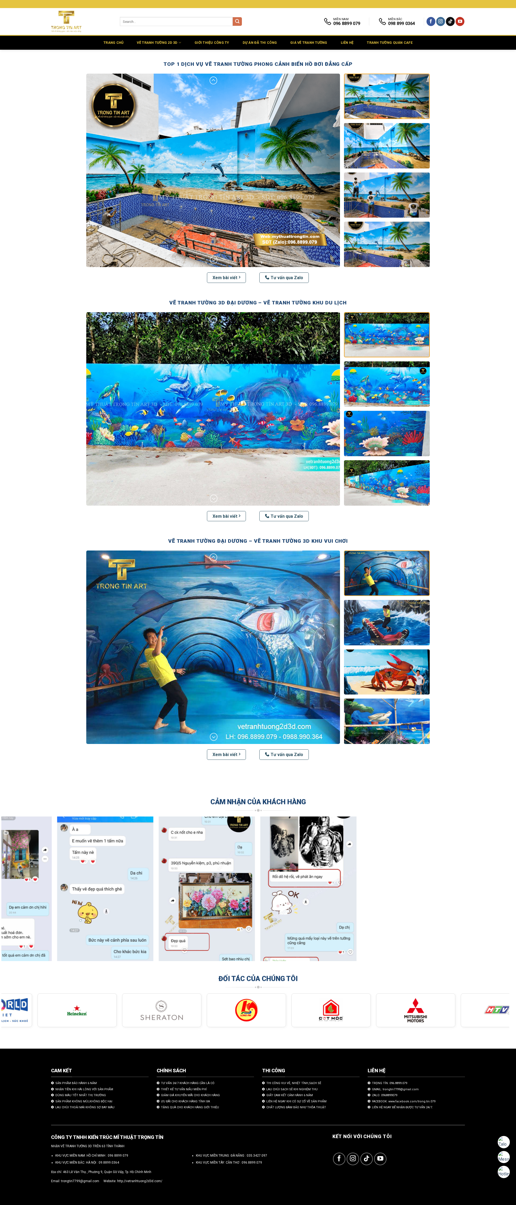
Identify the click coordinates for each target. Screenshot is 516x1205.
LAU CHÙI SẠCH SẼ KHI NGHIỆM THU (292, 1089)
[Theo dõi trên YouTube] (460, 21)
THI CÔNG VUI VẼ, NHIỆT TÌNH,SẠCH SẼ (293, 1083)
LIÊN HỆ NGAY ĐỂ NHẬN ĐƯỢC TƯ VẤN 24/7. (402, 1107)
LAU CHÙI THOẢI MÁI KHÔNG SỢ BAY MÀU (84, 1107)
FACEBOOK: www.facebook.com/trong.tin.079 (403, 1101)
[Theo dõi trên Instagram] (440, 21)
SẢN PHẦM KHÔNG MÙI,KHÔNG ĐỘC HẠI (83, 1101)
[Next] (492, 891)
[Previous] (18, 891)
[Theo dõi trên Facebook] (431, 21)
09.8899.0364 (109, 1162)
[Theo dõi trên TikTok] (450, 21)
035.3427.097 (257, 1155)
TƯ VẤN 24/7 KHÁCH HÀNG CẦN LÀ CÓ (187, 1083)
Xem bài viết (225, 277)
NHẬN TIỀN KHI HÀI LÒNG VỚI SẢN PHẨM (84, 1089)
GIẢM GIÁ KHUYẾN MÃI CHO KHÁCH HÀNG (190, 1095)
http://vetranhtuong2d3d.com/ (139, 1181)
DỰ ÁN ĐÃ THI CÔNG (260, 43)
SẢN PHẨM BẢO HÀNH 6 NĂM (76, 1083)
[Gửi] (237, 21)
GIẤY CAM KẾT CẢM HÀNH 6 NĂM (289, 1095)
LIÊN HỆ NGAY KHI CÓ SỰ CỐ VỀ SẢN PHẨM (296, 1101)
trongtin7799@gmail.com (80, 1181)
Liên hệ (347, 43)
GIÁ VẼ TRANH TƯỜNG (308, 43)
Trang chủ (113, 43)
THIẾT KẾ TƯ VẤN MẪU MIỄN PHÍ (184, 1089)
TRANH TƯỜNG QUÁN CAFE (389, 43)
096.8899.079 (252, 1162)
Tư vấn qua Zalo (287, 277)
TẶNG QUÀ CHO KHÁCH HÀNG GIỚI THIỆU (190, 1107)
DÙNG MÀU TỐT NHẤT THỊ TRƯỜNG (80, 1095)
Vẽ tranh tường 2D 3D (157, 43)
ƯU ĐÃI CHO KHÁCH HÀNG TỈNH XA (185, 1101)
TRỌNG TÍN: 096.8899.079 (389, 1083)
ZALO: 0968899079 (384, 1095)
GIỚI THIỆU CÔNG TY (212, 43)
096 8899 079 (118, 1155)
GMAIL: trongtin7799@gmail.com (395, 1089)
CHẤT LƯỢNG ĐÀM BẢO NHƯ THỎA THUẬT (296, 1107)
